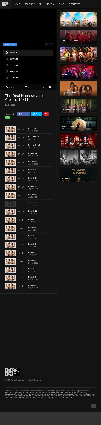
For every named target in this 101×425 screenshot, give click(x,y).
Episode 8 (32, 227)
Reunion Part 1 (34, 145)
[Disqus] (28, 327)
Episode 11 (32, 203)
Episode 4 (32, 260)
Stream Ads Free (10, 45)
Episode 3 (32, 269)
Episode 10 (32, 211)
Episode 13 (32, 186)
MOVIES (50, 4)
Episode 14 (32, 178)
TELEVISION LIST (33, 4)
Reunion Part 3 (34, 128)
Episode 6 (32, 244)
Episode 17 (32, 153)
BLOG (61, 4)
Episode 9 (32, 219)
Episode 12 (32, 194)
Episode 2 (32, 277)
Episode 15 (32, 170)
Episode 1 (32, 285)
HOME (17, 4)
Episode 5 (32, 252)
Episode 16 (32, 161)
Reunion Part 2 (34, 137)
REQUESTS (74, 4)
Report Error (50, 45)
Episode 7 (32, 236)
